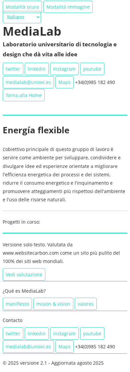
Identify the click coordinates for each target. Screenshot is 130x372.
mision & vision (53, 304)
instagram (64, 69)
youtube (92, 69)
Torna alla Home (24, 95)
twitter (13, 69)
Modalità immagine (68, 7)
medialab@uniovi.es (28, 82)
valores (86, 304)
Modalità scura (22, 7)
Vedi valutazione (24, 274)
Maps (64, 82)
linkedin (37, 69)
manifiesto (17, 304)
